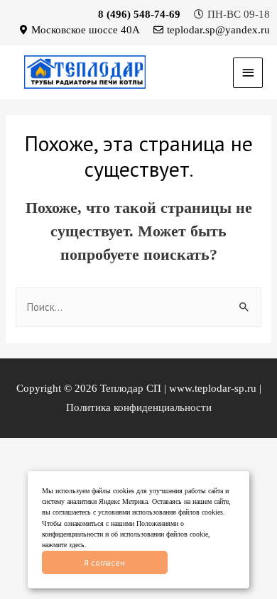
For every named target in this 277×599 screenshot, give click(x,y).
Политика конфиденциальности (139, 407)
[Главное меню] (248, 72)
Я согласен (104, 562)
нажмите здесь (63, 545)
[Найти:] (138, 307)
